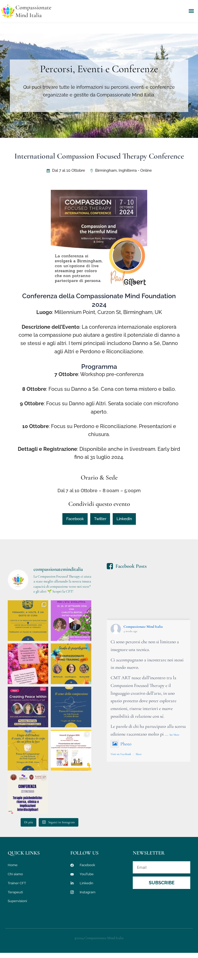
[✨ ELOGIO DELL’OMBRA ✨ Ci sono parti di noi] (28, 750)
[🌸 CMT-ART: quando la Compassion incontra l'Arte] (71, 663)
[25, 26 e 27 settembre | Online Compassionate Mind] (71, 620)
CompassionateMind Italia (33, 11)
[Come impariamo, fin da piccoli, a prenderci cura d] (71, 707)
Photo (125, 744)
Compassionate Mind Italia (143, 626)
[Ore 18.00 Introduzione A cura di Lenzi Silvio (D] (71, 750)
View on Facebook (121, 754)
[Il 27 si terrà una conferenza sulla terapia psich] (28, 793)
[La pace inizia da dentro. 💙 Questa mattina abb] (28, 707)
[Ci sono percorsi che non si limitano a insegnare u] (28, 663)
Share (139, 754)
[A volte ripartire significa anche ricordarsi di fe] (28, 620)
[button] (191, 11)
